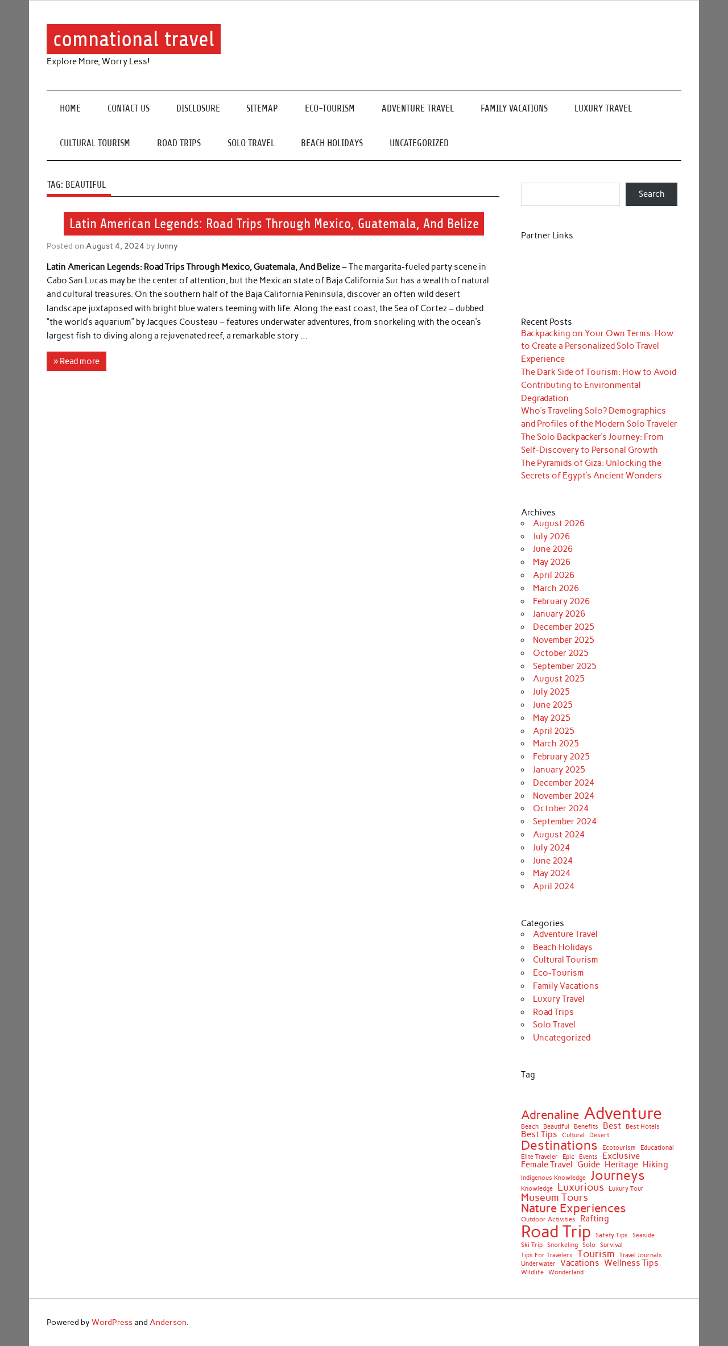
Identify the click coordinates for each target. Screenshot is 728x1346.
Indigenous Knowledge (553, 1178)
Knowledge (537, 1189)
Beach (530, 1127)
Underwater (538, 1264)
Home (70, 108)
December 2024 (563, 783)
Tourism (596, 1254)
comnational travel (133, 39)
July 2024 (551, 848)
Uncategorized (419, 143)
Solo (588, 1245)
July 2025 (551, 692)
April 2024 (553, 886)
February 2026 (561, 601)
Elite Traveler (539, 1157)
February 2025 (561, 757)
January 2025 (559, 770)
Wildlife (532, 1273)
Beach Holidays (332, 143)
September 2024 (565, 821)
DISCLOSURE (198, 108)
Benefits (586, 1127)
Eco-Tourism (330, 108)
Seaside (643, 1236)
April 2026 (553, 575)
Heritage (621, 1165)
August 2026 (559, 523)
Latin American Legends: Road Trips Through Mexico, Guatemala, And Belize (274, 223)
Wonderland (566, 1273)
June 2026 (553, 549)
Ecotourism (619, 1148)
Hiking (655, 1165)
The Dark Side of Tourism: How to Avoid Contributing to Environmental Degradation (598, 385)
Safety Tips (611, 1236)
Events (588, 1157)
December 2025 (563, 627)
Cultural (573, 1136)
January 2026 (559, 614)
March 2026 (556, 588)
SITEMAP (262, 108)
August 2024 (559, 834)
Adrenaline (550, 1115)
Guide (588, 1165)
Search (652, 194)
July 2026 (551, 536)
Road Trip (556, 1231)
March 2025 (556, 743)
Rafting (594, 1219)
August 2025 (559, 679)
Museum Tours (554, 1197)
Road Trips (179, 143)
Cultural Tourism (95, 143)
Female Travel (547, 1165)
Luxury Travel (603, 108)
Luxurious (580, 1187)
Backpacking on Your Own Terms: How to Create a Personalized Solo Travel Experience (597, 346)
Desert (599, 1136)
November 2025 (563, 640)
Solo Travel (251, 143)
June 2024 (553, 861)
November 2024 (563, 796)
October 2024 (561, 808)
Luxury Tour (626, 1189)
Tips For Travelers (547, 1256)
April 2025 (553, 731)
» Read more (76, 361)
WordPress (112, 1322)
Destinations (559, 1145)
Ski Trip (532, 1245)
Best (612, 1126)
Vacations (579, 1263)
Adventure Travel (418, 108)
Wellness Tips (631, 1263)
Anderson (168, 1322)
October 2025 (561, 653)
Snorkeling (562, 1245)
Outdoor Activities (548, 1220)
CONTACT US (128, 108)
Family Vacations (514, 108)
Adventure (623, 1113)
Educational (657, 1148)
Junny (167, 246)
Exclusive (621, 1156)
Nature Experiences (573, 1209)
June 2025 (553, 705)
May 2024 (551, 873)
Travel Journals (640, 1256)
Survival (611, 1245)
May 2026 (551, 562)
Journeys (617, 1175)
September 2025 (565, 666)
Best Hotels (643, 1127)
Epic (568, 1157)
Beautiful (556, 1127)
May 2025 (551, 718)
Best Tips (539, 1134)
